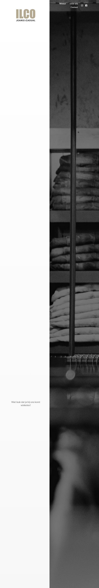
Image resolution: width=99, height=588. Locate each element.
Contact (74, 7)
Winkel (62, 3)
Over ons (74, 3)
